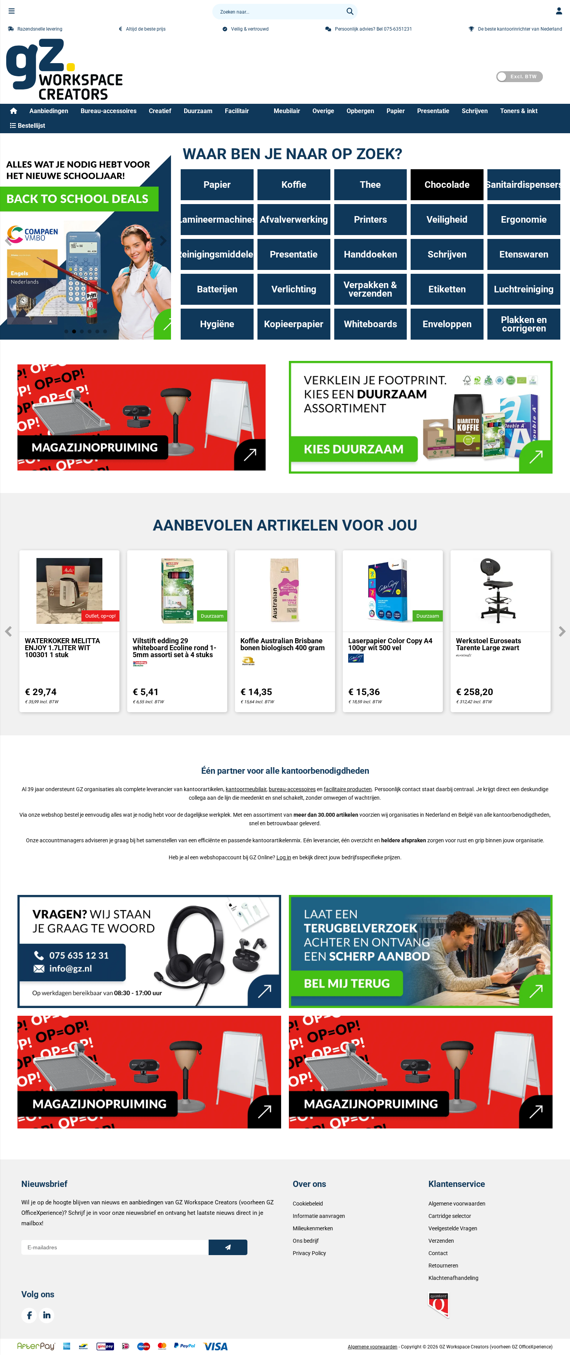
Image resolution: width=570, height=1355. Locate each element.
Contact (438, 1253)
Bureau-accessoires (108, 111)
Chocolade (447, 184)
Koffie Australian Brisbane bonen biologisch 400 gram (282, 644)
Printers (370, 219)
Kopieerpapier (293, 324)
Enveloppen (447, 324)
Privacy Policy (309, 1253)
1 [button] (66, 331)
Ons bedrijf (306, 1241)
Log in (283, 857)
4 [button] (90, 331)
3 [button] (82, 331)
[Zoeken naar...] (350, 11)
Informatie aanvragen (319, 1216)
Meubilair (287, 111)
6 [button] (105, 331)
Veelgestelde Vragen (452, 1228)
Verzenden (441, 1241)
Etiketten (447, 289)
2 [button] (74, 331)
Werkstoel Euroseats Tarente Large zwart (488, 644)
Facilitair (237, 111)
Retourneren (443, 1265)
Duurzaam (198, 111)
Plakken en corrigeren (524, 324)
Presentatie (433, 111)
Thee (370, 184)
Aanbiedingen (48, 111)
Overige (323, 111)
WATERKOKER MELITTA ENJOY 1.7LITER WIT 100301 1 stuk (62, 648)
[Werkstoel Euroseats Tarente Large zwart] (501, 591)
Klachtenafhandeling (453, 1278)
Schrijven (475, 111)
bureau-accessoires (292, 789)
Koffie (294, 184)
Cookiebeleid (308, 1203)
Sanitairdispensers (523, 184)
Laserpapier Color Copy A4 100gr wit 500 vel (390, 644)
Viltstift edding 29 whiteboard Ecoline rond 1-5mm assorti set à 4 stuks (174, 648)
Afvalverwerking (294, 219)
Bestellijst (30, 125)
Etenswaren (523, 254)
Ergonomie (524, 219)
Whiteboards (370, 324)
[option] (85, 240)
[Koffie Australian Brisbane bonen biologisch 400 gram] (285, 591)
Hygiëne (217, 324)
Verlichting (293, 289)
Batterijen (217, 289)
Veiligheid (447, 219)
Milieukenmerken (313, 1228)
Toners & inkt (518, 111)
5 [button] (97, 331)
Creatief (160, 111)
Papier (396, 111)
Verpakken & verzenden (370, 289)
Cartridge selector (449, 1216)
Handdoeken (370, 254)
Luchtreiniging (524, 289)
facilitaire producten (348, 789)
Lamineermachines (217, 219)
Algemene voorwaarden (456, 1203)
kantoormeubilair (246, 789)
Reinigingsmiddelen (217, 254)
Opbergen (360, 111)
